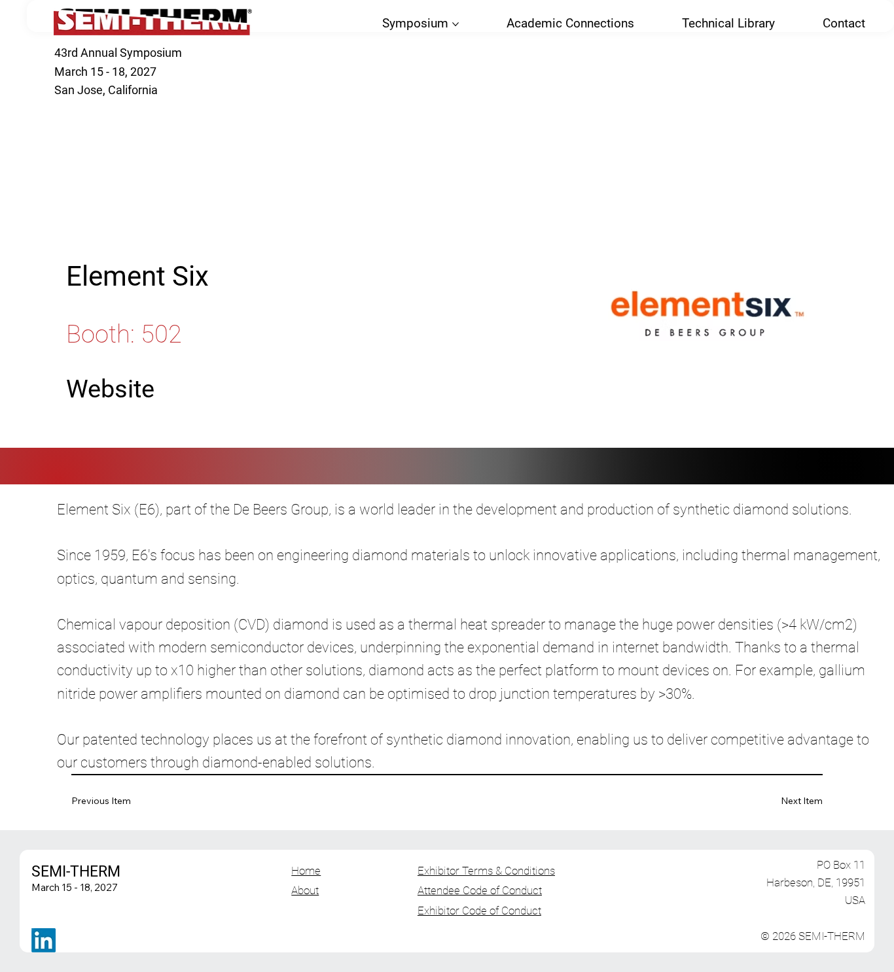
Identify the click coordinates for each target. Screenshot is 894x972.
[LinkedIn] (43, 940)
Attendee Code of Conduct (480, 890)
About (305, 890)
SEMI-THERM (75, 871)
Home (306, 870)
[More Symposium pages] (455, 24)
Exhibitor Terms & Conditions (486, 870)
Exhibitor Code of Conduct (479, 910)
